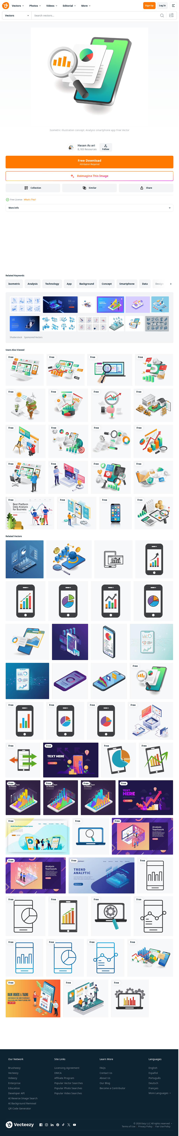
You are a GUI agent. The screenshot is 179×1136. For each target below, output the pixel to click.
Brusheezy (14, 1068)
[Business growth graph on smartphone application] (145, 797)
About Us (104, 1078)
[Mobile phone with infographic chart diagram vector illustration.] (154, 559)
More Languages (156, 1093)
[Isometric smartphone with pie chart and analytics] (109, 642)
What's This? (30, 199)
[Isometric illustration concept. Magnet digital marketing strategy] (154, 370)
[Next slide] (165, 284)
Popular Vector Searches (68, 1083)
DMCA (57, 1073)
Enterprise (14, 1083)
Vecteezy (13, 1073)
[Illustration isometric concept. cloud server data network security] (153, 477)
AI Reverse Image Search (22, 1098)
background (86, 283)
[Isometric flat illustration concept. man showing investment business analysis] (68, 477)
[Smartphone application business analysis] (27, 642)
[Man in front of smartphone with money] (70, 760)
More (84, 5)
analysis (33, 283)
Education (14, 1088)
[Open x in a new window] (68, 1124)
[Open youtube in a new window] (74, 1124)
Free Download (88, 162)
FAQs (102, 1068)
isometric (14, 283)
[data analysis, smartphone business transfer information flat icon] (23, 760)
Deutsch (151, 1083)
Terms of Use (126, 1126)
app (69, 283)
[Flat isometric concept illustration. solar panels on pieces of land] (25, 405)
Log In (159, 5)
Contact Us (105, 1073)
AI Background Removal (22, 1103)
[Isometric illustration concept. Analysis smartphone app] (151, 681)
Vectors (16, 5)
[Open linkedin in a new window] (52, 1124)
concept (107, 283)
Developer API (16, 1093)
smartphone (126, 283)
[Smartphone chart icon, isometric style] (70, 681)
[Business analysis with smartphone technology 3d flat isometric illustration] (69, 559)
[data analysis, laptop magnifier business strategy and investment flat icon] (90, 836)
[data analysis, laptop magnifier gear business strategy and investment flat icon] (111, 916)
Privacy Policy (143, 1126)
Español (151, 1073)
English (150, 1068)
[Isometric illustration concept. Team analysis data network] (25, 477)
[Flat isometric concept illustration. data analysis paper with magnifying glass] (111, 441)
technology (52, 283)
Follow (104, 149)
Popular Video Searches (68, 1093)
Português (152, 1078)
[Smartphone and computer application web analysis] (150, 721)
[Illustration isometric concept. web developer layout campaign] (111, 477)
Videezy (12, 1078)
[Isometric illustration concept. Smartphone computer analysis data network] (25, 370)
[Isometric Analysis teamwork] (142, 836)
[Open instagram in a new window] (46, 1124)
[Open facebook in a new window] (41, 1124)
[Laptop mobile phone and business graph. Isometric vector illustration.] (150, 958)
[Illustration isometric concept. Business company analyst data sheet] (68, 405)
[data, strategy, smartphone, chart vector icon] (114, 559)
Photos (33, 5)
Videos (50, 5)
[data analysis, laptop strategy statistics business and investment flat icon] (130, 998)
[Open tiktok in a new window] (63, 1124)
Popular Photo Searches (68, 1088)
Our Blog (104, 1083)
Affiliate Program (64, 1078)
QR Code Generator (19, 1108)
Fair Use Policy (160, 1126)
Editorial (68, 5)
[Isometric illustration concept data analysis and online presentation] (85, 998)
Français (151, 1088)
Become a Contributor (112, 1088)
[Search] (159, 15)
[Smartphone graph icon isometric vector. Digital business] (109, 681)
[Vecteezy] (5, 5)
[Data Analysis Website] (30, 513)
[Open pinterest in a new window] (57, 1124)
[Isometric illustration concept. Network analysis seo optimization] (65, 370)
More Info (14, 207)
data (145, 283)
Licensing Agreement (66, 1068)
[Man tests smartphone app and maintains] (76, 513)
